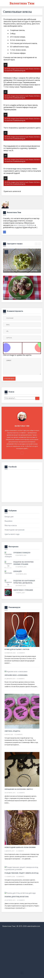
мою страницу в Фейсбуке (23, 225)
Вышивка (8, 521)
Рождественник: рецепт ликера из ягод (21, 873)
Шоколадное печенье (12, 298)
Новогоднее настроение (14, 530)
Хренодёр (17, 571)
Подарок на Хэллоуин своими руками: (23, 563)
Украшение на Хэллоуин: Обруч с (19, 789)
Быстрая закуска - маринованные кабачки (20, 271)
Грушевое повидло (21, 553)
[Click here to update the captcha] (22, 348)
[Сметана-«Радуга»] (22, 711)
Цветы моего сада (12, 534)
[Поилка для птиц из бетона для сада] (20, 893)
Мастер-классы (11, 525)
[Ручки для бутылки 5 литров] (22, 629)
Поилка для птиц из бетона (17, 897)
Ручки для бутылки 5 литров (17, 649)
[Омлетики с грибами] (8, 592)
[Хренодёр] (8, 572)
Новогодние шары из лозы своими (20, 847)
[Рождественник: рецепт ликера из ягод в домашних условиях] (22, 868)
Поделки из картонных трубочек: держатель (24, 582)
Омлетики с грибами (23, 590)
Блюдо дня (9, 516)
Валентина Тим (22, 3)
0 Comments (21, 653)
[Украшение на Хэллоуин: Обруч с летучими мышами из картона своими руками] (22, 769)
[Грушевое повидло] (8, 554)
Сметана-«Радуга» (12, 731)
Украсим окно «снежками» (16, 675)
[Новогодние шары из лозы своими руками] (22, 827)
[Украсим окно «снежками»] (16, 671)
